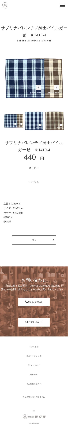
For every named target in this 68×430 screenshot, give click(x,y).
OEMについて (34, 365)
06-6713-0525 (35, 301)
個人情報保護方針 (34, 384)
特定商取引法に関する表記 (34, 397)
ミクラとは (34, 347)
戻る (34, 239)
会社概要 (34, 374)
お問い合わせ (35, 322)
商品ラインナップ (34, 356)
